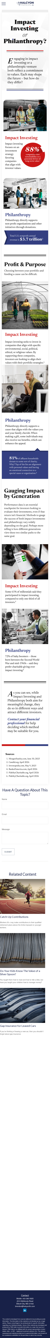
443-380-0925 (28, 1298)
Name (4, 799)
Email (4, 814)
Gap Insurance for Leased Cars (18, 1025)
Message (6, 829)
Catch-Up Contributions (14, 916)
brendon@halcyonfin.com (25, 1306)
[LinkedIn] (24, 1310)
